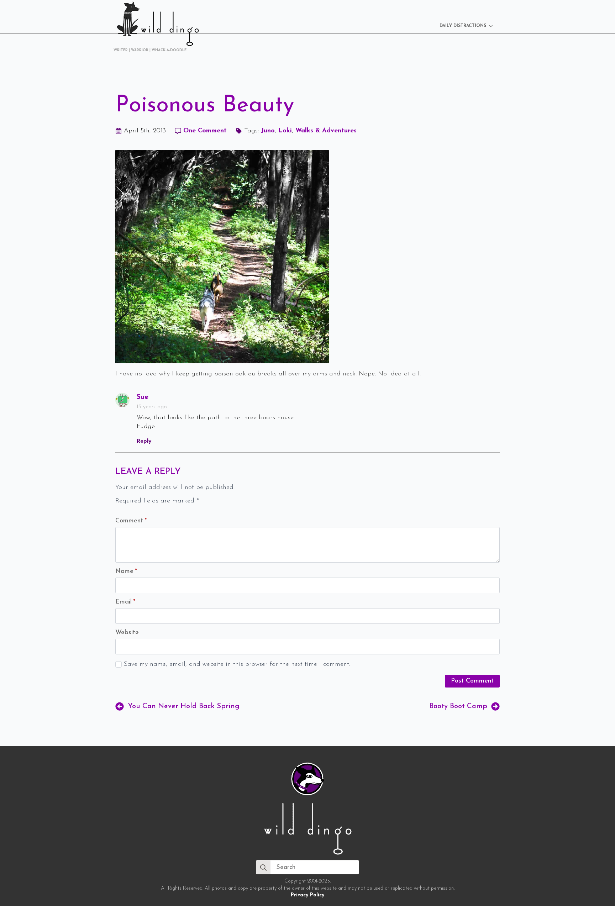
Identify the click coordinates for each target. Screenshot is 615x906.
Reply (144, 441)
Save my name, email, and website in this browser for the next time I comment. (236, 664)
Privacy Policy (307, 895)
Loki (285, 131)
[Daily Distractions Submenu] (493, 26)
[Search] (263, 867)
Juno (268, 131)
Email (125, 602)
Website (127, 633)
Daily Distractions (463, 26)
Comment (131, 521)
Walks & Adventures (326, 131)
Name (126, 571)
